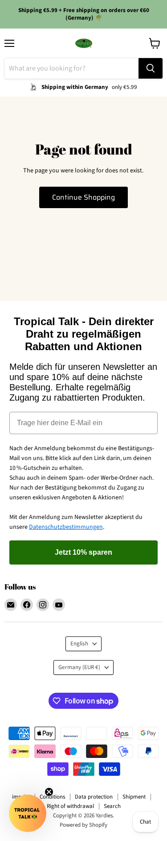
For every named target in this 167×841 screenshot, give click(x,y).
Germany (79, 667)
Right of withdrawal (70, 806)
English (79, 644)
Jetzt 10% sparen (83, 552)
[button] (27, 813)
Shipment (134, 797)
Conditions (52, 797)
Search (112, 806)
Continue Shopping (83, 197)
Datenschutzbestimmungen (66, 527)
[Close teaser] (49, 791)
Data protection (94, 797)
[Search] (150, 68)
